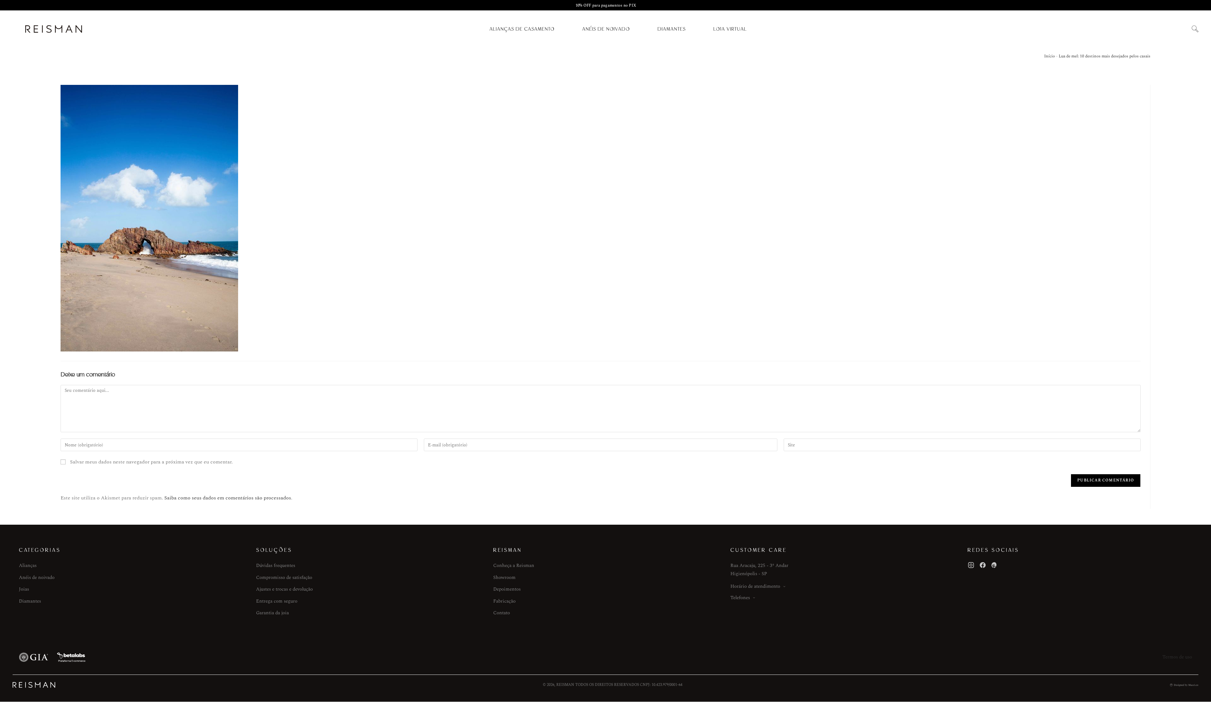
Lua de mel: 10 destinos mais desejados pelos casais (1104, 56)
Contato (501, 612)
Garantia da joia (272, 612)
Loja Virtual (730, 29)
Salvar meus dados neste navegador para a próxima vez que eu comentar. (151, 462)
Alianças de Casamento (521, 29)
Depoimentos (507, 589)
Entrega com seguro (276, 601)
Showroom (504, 577)
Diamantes (672, 29)
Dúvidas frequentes (275, 565)
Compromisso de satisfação (284, 577)
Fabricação (504, 601)
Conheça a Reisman (513, 565)
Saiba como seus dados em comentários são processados (227, 498)
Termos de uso (1177, 657)
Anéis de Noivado (606, 29)
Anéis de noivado (37, 577)
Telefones (740, 597)
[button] (1194, 29)
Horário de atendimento (755, 586)
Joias (24, 589)
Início (1049, 56)
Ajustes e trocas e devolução (284, 589)
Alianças (28, 565)
